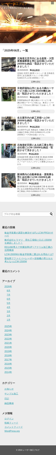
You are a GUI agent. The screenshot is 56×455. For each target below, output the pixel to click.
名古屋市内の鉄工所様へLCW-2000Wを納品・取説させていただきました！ (35, 120)
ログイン (9, 418)
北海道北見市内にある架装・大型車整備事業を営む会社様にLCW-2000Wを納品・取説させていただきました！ (35, 62)
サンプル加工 (11, 393)
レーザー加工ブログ (14, 3)
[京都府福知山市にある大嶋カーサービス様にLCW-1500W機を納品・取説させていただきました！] (8, 94)
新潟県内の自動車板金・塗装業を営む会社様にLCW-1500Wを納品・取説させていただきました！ (35, 177)
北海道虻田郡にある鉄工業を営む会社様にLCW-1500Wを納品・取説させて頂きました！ (35, 148)
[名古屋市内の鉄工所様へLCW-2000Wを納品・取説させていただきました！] (8, 124)
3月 (8, 311)
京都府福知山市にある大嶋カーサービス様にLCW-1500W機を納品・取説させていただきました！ (35, 91)
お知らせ (9, 389)
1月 (8, 320)
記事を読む (36, 82)
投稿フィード (11, 423)
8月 (8, 290)
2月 (8, 315)
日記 (6, 398)
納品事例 (36, 70)
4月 (8, 307)
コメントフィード (13, 427)
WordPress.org (12, 431)
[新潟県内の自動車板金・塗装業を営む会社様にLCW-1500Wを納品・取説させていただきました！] (8, 180)
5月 (8, 303)
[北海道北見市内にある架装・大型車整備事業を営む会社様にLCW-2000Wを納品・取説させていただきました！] (8, 64)
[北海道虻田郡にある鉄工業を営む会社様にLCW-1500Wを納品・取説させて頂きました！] (8, 151)
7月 (8, 295)
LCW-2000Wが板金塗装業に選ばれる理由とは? (28, 254)
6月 (8, 299)
